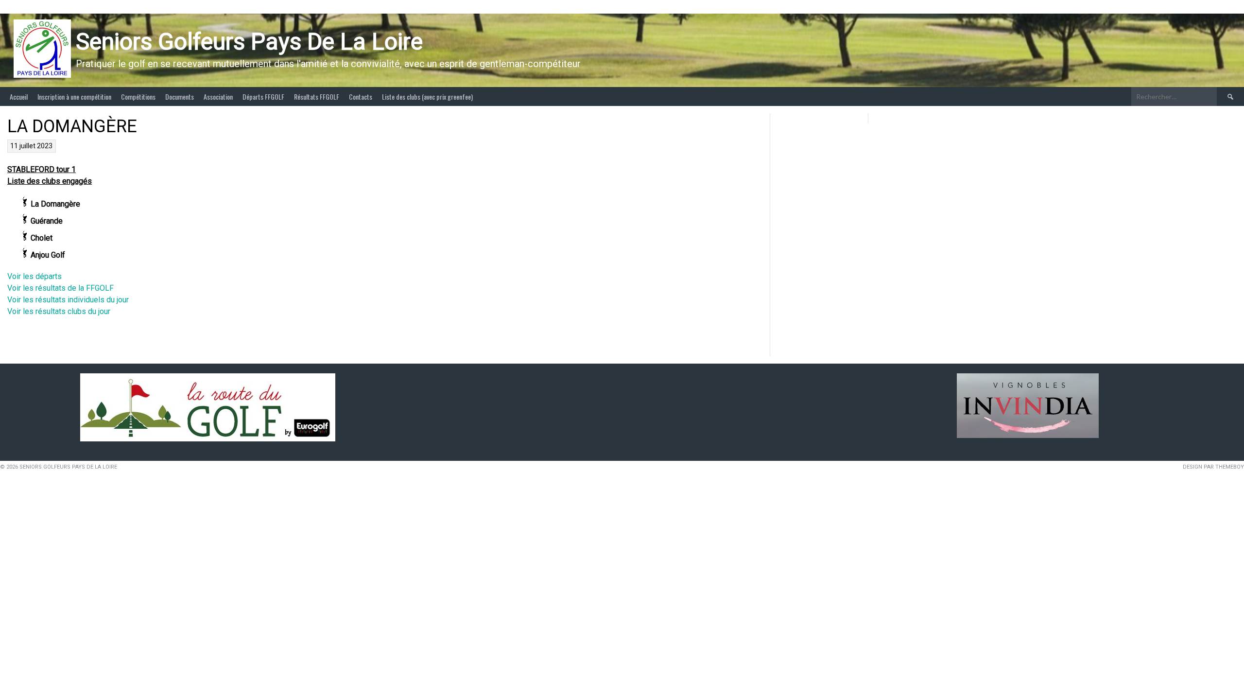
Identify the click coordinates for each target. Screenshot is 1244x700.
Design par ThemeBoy (1213, 467)
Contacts (360, 96)
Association (218, 96)
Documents (179, 96)
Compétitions (138, 96)
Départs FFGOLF (263, 96)
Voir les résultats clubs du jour (58, 311)
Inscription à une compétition (74, 96)
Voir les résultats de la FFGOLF (60, 288)
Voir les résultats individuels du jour (68, 299)
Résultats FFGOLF (316, 96)
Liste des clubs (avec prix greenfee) (427, 96)
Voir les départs (34, 276)
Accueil (19, 96)
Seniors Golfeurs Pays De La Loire (249, 41)
